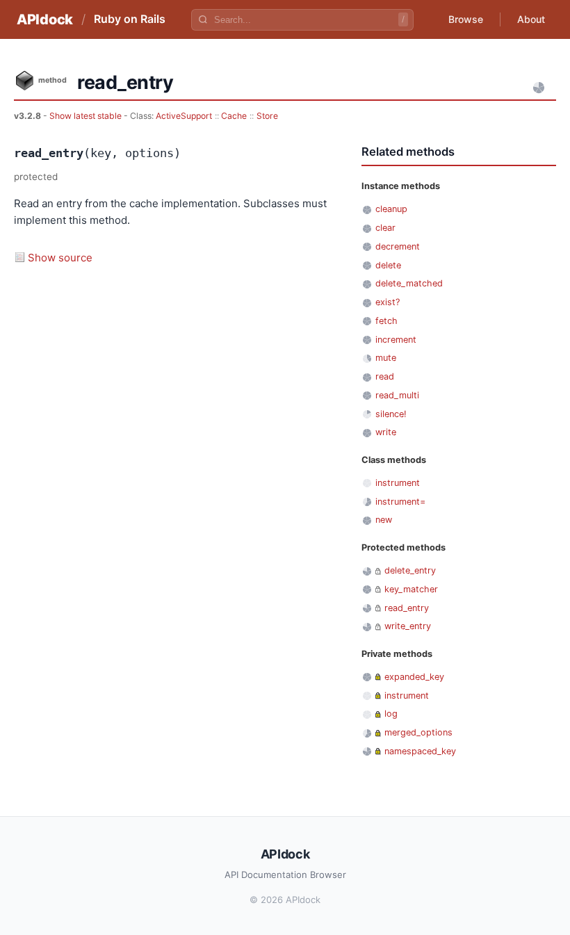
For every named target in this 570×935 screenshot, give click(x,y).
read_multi (397, 395)
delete (388, 265)
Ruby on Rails (129, 19)
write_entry (407, 626)
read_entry (406, 608)
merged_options (418, 732)
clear (385, 227)
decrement (397, 246)
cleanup (391, 209)
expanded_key (414, 677)
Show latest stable (86, 116)
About (531, 19)
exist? (387, 302)
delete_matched (409, 283)
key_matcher (411, 589)
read (384, 376)
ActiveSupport (184, 116)
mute (385, 357)
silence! (391, 414)
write (385, 432)
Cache (234, 116)
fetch (386, 321)
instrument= (400, 501)
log (391, 713)
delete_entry (410, 570)
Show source (60, 257)
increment (395, 339)
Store (267, 116)
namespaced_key (420, 751)
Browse (465, 19)
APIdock (45, 19)
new (383, 519)
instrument (397, 483)
